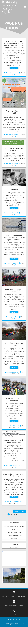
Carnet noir (14, 189)
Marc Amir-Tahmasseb (12, 73)
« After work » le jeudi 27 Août (14, 112)
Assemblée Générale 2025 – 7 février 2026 (14, 475)
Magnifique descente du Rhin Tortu (14, 344)
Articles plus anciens (19, 511)
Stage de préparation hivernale (14, 399)
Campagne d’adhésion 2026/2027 (14, 149)
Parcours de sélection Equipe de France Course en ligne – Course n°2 (14, 237)
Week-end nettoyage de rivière (14, 290)
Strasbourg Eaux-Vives (12, 317)
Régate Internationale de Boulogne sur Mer (14, 441)
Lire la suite (14, 68)
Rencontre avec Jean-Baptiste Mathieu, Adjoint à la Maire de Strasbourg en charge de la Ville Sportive (14, 44)
